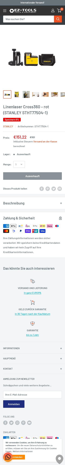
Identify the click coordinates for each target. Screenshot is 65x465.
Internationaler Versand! (32, 2)
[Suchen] (58, 19)
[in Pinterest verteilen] (47, 188)
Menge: (7, 164)
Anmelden (14, 404)
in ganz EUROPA (32, 292)
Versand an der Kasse (45, 141)
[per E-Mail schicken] (59, 188)
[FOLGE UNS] (5, 423)
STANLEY (8, 126)
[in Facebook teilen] (41, 188)
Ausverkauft (32, 176)
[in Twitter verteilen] (53, 188)
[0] (59, 10)
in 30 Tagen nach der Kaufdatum (32, 313)
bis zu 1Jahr (32, 334)
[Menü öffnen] (4, 10)
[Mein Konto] (52, 10)
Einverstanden (15, 457)
